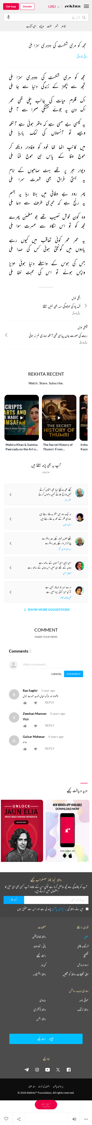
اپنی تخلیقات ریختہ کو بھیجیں (75, 974)
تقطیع (86, 955)
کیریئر (43, 965)
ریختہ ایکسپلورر (39, 974)
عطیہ (86, 936)
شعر (56, 26)
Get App (11, 6)
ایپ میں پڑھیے (46, 1105)
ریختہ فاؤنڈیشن (39, 936)
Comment (74, 674)
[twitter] (58, 1069)
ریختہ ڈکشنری (39, 1009)
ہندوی (43, 1000)
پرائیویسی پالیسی (59, 909)
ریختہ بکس (41, 1019)
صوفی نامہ (83, 1000)
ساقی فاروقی (82, 56)
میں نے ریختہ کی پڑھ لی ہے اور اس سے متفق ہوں (50, 909)
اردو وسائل (82, 965)
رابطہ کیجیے (41, 955)
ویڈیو (41, 26)
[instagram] (37, 1069)
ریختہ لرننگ (82, 1009)
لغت (49, 26)
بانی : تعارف (39, 946)
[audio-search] (8, 17)
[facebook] (68, 1069)
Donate (27, 6)
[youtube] (47, 1069)
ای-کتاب (31, 26)
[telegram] (26, 1069)
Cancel (56, 674)
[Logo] (72, 6)
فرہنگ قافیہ (82, 946)
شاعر (63, 26)
